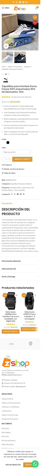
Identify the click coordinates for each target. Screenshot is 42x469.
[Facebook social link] (13, 2)
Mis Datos (5, 428)
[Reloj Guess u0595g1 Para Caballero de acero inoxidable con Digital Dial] (11, 301)
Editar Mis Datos (8, 444)
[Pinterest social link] (23, 2)
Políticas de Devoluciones (11, 403)
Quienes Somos (7, 399)
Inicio (4, 67)
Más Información (13, 465)
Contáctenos (6, 411)
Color (4, 139)
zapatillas (21, 190)
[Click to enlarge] (6, 46)
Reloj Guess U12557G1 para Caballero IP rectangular (29, 315)
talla (3, 148)
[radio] (3, 142)
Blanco (19, 188)
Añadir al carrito (22, 159)
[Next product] (8, 74)
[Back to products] (6, 74)
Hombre (5, 190)
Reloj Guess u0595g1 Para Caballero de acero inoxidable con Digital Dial (10, 316)
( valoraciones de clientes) (21, 97)
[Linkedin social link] (26, 2)
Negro (10, 190)
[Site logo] (20, 8)
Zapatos (27, 67)
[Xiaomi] (30, 344)
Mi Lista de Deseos (9, 440)
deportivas (26, 188)
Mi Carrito (5, 436)
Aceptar (29, 465)
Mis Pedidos (6, 432)
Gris (32, 188)
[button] (4, 32)
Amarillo (13, 188)
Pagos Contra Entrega (10, 415)
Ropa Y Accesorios (15, 67)
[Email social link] (20, 2)
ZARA (11, 344)
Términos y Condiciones (10, 407)
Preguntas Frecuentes (10, 419)
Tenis (16, 190)
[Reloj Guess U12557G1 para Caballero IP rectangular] (30, 301)
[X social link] (16, 2)
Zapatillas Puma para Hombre (12, 69)
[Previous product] (3, 74)
